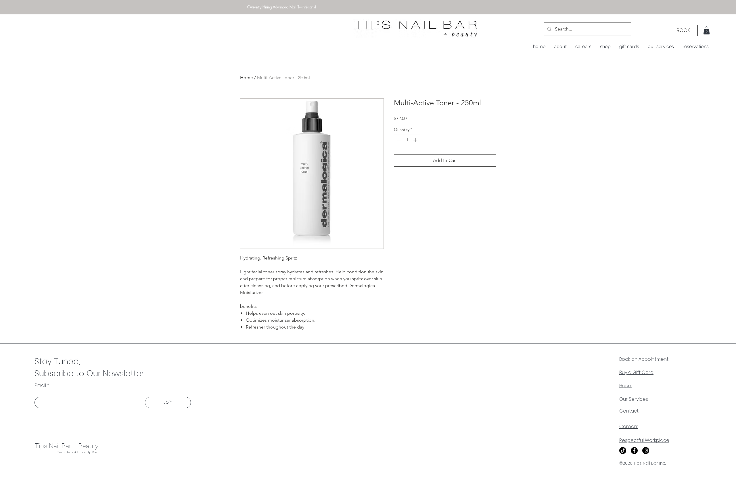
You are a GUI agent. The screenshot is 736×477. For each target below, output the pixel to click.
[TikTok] (622, 450)
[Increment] (415, 140)
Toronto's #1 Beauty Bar (77, 452)
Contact (629, 411)
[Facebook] (634, 450)
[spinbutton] (407, 140)
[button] (706, 30)
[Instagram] (645, 450)
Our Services (633, 399)
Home (246, 77)
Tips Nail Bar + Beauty (66, 446)
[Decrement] (398, 140)
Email (40, 385)
